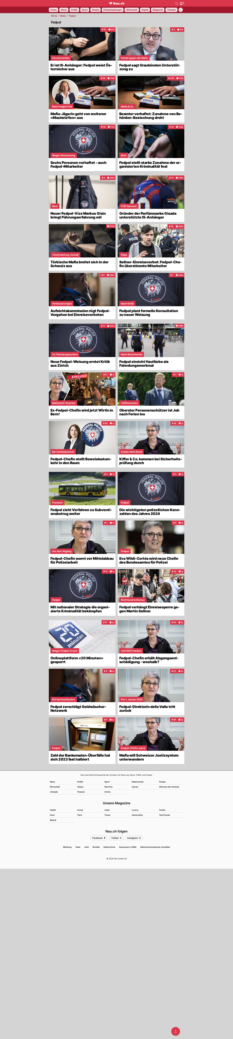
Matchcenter (138, 782)
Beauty (53, 820)
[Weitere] (180, 10)
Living (80, 810)
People (162, 782)
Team (77, 847)
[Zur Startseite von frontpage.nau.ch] (116, 3)
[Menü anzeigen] (182, 3)
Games (135, 787)
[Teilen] (175, 1031)
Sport (107, 782)
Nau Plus (108, 787)
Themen (81, 792)
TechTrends (164, 815)
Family (162, 810)
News (63, 15)
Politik (80, 782)
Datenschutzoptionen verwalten (155, 847)
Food (52, 815)
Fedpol (72, 15)
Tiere (79, 815)
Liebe (106, 810)
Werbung (67, 847)
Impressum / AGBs (127, 847)
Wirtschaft (55, 787)
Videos (80, 787)
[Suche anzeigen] (176, 3)
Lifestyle (54, 792)
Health (53, 810)
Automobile (137, 815)
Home (54, 15)
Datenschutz (109, 847)
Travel (107, 815)
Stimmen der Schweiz (169, 787)
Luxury (135, 810)
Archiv (107, 792)
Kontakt (96, 847)
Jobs (86, 847)
